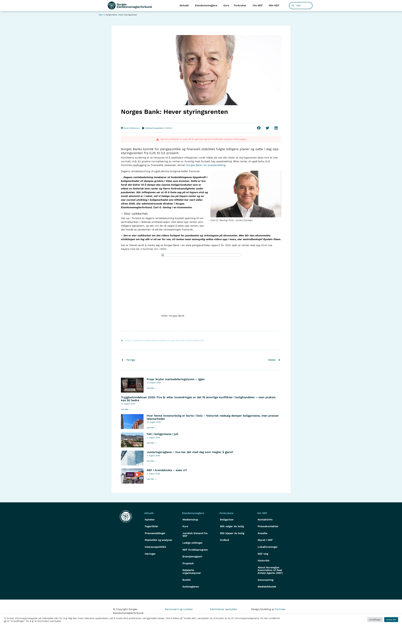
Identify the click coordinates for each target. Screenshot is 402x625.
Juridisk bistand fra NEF (194, 535)
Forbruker (240, 5)
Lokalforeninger (268, 546)
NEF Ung (263, 553)
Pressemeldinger (155, 533)
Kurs (226, 5)
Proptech (188, 563)
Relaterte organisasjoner (191, 571)
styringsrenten (194, 340)
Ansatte (262, 533)
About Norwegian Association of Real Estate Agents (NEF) (270, 570)
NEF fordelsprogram (195, 549)
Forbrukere (226, 513)
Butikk (186, 579)
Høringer (150, 553)
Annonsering (265, 579)
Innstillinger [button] (375, 619)
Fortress (280, 609)
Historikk (263, 560)
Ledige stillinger (192, 542)
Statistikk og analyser (158, 539)
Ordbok (224, 539)
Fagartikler (151, 526)
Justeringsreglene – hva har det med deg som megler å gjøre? (190, 452)
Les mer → (152, 388)
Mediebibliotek (267, 586)
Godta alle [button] (391, 619)
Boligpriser (227, 519)
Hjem (101, 15)
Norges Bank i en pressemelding (205, 165)
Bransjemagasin (192, 556)
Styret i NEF (265, 539)
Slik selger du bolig (232, 526)
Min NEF (274, 5)
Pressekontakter (268, 526)
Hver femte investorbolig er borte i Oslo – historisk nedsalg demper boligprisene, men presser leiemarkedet (213, 417)
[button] (258, 128)
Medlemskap (190, 519)
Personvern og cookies (179, 609)
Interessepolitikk (155, 546)
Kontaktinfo (265, 519)
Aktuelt (184, 5)
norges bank (150, 340)
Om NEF (258, 5)
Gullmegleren (190, 586)
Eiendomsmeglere (206, 5)
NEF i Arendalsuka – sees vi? (167, 470)
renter (180, 340)
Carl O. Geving (134, 340)
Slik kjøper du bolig (232, 533)
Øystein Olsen (167, 340)
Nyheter (150, 519)
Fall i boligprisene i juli (162, 434)
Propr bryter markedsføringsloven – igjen (176, 379)
